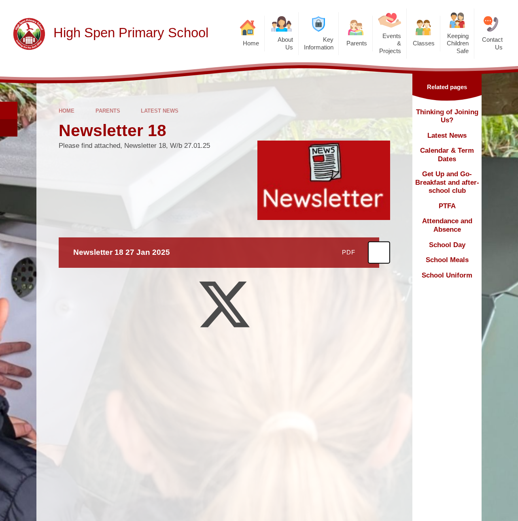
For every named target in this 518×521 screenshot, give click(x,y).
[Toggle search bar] (8, 110)
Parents (108, 111)
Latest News (159, 111)
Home (66, 111)
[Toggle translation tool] (8, 128)
